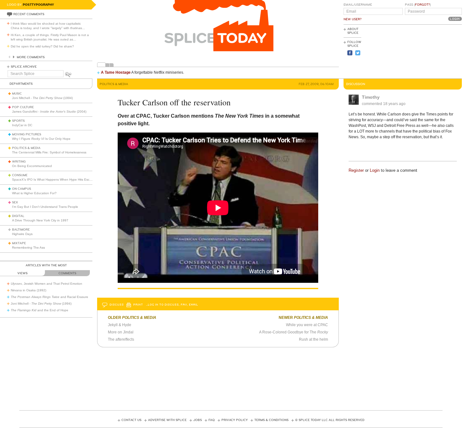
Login (375, 170)
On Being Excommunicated (32, 166)
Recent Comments (28, 14)
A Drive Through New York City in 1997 (40, 220)
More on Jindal (120, 332)
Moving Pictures (26, 134)
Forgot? (422, 5)
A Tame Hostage (116, 72)
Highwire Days (22, 234)
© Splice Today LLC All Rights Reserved (329, 420)
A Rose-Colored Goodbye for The (293, 332)
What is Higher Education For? (34, 193)
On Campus (21, 189)
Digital (18, 216)
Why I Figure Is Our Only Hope (41, 138)
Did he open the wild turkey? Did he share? (42, 46)
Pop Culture (23, 107)
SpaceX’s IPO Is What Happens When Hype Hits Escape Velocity (59, 179)
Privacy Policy (234, 420)
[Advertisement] (433, 51)
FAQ (211, 420)
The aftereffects (121, 339)
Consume (20, 175)
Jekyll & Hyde (119, 325)
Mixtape (19, 243)
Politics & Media (26, 148)
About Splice (352, 31)
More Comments (31, 57)
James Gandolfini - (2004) (49, 111)
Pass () (418, 5)
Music (17, 94)
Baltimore (21, 230)
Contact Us (131, 420)
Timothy (371, 97)
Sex (15, 202)
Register (356, 170)
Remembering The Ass (28, 247)
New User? (353, 19)
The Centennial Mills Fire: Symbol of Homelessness (49, 152)
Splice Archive (24, 67)
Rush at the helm (313, 339)
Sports (18, 121)
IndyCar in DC (22, 125)
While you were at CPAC (307, 325)
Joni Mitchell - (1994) (42, 98)
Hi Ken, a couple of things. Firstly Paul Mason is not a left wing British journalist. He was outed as (50, 37)
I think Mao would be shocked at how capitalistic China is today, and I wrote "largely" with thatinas (48, 26)
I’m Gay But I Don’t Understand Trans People (45, 206)
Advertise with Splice (167, 420)
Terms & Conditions (271, 420)
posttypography (38, 4)
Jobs (197, 420)
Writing (19, 162)
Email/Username (358, 5)
